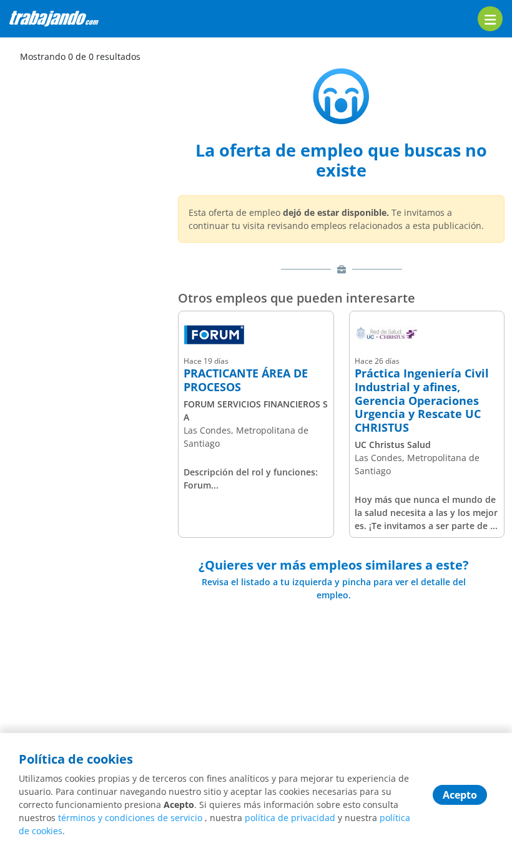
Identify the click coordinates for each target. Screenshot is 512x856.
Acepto (460, 795)
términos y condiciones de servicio (130, 818)
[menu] (490, 18)
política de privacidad (290, 818)
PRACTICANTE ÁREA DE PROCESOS (246, 380)
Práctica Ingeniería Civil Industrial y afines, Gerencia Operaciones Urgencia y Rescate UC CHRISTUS (422, 400)
